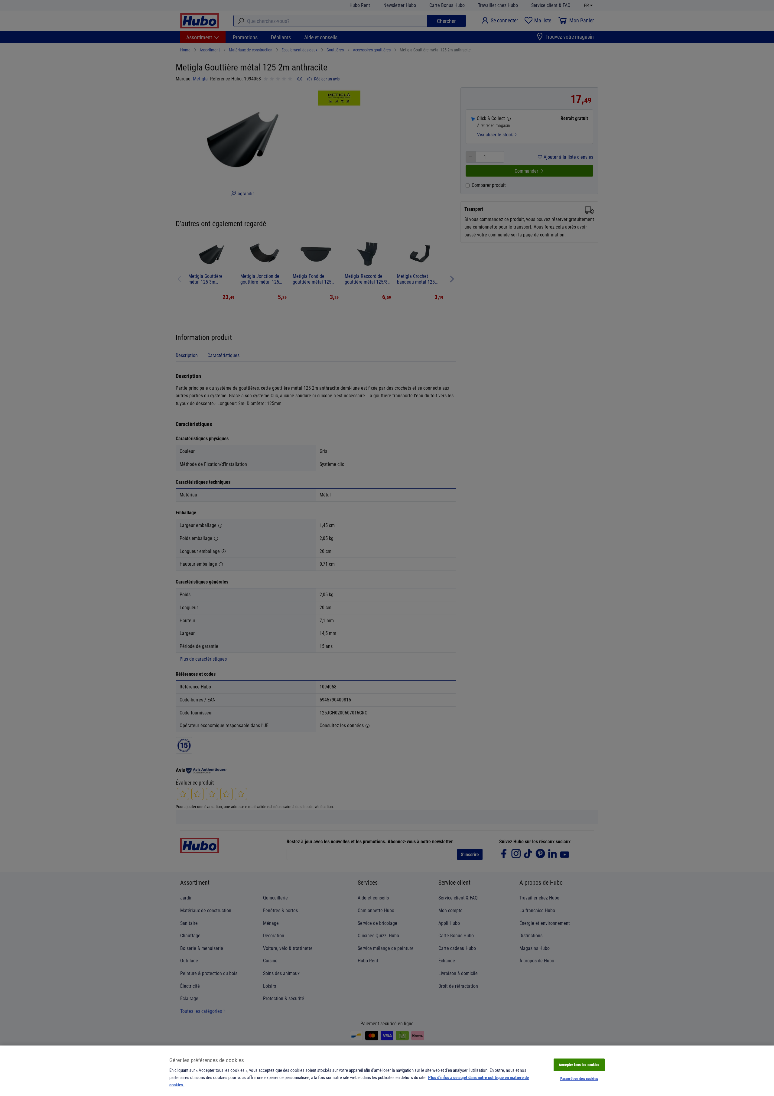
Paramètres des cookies (579, 1078)
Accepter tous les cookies (579, 1064)
